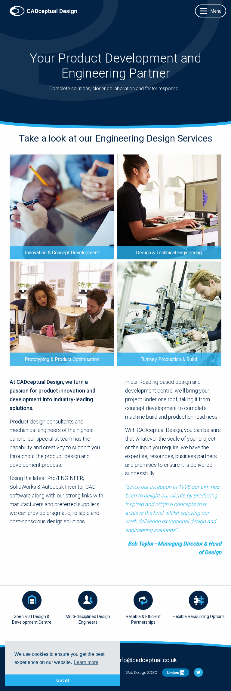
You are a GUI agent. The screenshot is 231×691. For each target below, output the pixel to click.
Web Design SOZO (141, 672)
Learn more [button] (86, 662)
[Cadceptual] (43, 7)
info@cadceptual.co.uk (147, 660)
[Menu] (210, 11)
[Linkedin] (175, 672)
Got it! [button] (62, 680)
